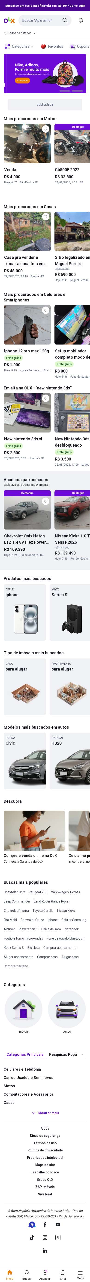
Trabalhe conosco (45, 1172)
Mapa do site (45, 1165)
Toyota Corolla (43, 910)
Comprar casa (47, 957)
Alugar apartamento (18, 957)
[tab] (25, 1054)
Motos (9, 1086)
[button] (45, 20)
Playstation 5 (28, 929)
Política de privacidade (45, 1150)
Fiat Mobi (10, 920)
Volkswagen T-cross (65, 892)
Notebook (72, 929)
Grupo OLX (45, 1180)
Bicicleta (33, 948)
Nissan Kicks (66, 910)
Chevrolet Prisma (16, 910)
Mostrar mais (48, 1113)
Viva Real (45, 1194)
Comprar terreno (16, 966)
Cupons (83, 46)
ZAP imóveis (45, 1187)
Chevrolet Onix (14, 892)
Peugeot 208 (38, 892)
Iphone (53, 920)
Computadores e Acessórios (29, 1094)
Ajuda (45, 1128)
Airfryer (9, 929)
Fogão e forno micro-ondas (23, 938)
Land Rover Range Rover (52, 901)
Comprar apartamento (59, 948)
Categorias (21, 46)
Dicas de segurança (45, 1136)
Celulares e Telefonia (22, 1069)
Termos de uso (45, 1143)
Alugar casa (70, 957)
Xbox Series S (14, 948)
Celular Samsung (73, 920)
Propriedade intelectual (45, 1158)
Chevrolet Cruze (32, 920)
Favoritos (55, 46)
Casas (9, 1102)
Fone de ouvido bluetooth (65, 938)
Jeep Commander (17, 901)
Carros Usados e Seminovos (28, 1077)
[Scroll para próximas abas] (82, 1054)
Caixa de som (51, 929)
